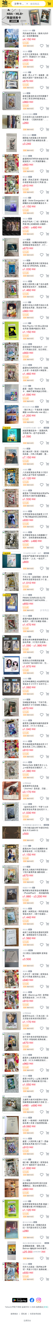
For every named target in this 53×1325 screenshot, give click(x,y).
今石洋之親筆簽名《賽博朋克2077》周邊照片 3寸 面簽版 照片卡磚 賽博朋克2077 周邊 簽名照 (35, 55)
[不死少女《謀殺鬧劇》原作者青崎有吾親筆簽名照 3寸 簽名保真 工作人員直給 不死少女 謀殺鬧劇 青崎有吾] (11, 581)
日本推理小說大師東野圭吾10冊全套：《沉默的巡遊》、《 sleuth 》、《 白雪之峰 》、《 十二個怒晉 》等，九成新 (36, 118)
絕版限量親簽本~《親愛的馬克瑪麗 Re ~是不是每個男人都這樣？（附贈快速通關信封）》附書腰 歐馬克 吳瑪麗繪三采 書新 (35, 431)
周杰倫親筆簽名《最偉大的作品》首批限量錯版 (35, 34)
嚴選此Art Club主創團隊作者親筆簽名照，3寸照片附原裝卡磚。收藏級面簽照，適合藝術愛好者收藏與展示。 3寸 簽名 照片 (36, 849)
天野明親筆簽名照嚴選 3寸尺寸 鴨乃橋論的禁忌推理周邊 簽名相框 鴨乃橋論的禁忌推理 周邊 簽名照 (36, 515)
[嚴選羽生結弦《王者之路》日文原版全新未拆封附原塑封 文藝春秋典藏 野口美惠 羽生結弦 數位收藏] (11, 1020)
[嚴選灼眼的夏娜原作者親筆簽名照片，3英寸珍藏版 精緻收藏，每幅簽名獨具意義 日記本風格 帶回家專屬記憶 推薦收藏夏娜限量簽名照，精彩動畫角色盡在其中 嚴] (11, 623)
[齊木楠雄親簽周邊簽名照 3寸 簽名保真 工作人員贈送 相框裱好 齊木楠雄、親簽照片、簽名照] (11, 749)
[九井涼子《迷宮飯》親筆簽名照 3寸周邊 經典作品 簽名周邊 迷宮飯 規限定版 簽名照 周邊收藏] (11, 979)
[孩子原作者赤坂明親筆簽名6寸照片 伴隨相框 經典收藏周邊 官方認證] (11, 1041)
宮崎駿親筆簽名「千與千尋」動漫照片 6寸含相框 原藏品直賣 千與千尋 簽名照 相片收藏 (36, 703)
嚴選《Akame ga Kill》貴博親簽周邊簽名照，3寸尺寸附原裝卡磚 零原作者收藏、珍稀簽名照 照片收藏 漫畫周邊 (36, 996)
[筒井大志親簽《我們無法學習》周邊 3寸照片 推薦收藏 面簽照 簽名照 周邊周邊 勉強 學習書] (11, 1271)
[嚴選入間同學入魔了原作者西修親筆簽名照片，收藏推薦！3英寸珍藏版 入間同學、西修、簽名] (11, 289)
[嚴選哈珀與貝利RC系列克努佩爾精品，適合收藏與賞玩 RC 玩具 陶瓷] (11, 1188)
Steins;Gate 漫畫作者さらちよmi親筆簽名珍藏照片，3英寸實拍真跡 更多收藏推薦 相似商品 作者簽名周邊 (35, 766)
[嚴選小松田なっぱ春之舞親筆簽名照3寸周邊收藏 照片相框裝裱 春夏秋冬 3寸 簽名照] (11, 1083)
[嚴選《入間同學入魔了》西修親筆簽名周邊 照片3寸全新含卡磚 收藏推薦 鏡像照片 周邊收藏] (11, 1146)
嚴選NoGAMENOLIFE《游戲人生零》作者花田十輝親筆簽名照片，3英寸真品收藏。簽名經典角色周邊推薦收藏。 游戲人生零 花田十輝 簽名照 (36, 368)
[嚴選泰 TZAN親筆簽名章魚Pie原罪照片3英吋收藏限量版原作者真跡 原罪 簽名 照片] (11, 498)
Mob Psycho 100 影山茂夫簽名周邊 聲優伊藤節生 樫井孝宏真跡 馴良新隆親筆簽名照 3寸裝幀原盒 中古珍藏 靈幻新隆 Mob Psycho (36, 327)
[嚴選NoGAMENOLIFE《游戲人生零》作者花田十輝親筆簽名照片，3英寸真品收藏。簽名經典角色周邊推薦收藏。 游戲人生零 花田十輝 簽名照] (11, 372)
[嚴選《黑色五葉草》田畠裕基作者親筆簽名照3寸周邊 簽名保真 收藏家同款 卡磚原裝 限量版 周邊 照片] (11, 184)
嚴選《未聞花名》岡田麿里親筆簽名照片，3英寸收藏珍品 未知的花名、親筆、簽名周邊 (35, 912)
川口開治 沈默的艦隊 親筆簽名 (35, 954)
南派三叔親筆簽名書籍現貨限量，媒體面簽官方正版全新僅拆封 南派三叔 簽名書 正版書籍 (35, 933)
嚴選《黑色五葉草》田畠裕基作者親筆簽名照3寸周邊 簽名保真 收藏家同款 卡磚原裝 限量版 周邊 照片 (35, 180)
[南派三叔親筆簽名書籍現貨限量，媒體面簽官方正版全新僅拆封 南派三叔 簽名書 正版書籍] (11, 937)
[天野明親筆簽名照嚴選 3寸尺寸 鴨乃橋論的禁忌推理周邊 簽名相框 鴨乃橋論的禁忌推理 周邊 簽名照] (11, 519)
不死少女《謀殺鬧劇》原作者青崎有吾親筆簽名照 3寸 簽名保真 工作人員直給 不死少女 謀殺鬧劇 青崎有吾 (36, 577)
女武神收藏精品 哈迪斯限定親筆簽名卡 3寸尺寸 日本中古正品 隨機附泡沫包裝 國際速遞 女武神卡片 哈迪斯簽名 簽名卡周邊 (36, 682)
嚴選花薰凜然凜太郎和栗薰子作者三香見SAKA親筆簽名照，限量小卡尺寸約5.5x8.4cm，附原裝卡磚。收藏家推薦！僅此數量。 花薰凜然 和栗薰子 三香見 (36, 97)
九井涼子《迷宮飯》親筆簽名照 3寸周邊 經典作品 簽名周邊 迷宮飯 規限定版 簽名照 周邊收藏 (36, 975)
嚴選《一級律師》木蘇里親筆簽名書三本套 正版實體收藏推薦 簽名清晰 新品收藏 (36, 1121)
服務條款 (14, 1313)
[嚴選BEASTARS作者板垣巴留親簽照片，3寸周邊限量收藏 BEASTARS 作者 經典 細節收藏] (11, 163)
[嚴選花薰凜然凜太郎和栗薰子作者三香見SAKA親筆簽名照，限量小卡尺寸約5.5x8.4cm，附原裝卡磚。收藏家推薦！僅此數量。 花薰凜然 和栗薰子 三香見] (11, 101)
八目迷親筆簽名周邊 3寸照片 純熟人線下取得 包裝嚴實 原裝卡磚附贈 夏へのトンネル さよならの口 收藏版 (35, 473)
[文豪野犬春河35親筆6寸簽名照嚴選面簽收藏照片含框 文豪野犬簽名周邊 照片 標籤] (11, 1104)
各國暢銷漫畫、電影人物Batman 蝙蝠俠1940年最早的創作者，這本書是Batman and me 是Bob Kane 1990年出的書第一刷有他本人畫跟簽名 (35, 1246)
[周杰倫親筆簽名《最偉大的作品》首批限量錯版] (11, 38)
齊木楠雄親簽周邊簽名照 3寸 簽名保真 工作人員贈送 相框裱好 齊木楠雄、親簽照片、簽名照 (36, 745)
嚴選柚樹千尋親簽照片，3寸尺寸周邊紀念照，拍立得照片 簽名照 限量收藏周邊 (35, 348)
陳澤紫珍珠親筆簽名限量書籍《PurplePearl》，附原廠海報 (36, 891)
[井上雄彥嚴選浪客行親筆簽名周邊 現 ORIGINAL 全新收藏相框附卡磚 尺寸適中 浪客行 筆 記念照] (11, 268)
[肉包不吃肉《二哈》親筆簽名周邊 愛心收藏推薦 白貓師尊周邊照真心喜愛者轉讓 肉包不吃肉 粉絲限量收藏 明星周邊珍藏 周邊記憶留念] (11, 226)
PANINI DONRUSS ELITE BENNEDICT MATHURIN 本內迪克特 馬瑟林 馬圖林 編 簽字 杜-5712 (36, 598)
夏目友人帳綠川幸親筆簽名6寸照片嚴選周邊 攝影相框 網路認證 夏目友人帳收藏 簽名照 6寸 (35, 870)
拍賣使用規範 (35, 1313)
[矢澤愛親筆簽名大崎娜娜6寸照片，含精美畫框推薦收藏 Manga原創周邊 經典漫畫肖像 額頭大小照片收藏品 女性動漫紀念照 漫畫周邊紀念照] (11, 540)
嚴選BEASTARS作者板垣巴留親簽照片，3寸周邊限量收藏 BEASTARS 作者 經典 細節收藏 (36, 159)
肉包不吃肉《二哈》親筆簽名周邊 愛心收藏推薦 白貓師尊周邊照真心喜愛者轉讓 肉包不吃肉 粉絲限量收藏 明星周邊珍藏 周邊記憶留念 (36, 222)
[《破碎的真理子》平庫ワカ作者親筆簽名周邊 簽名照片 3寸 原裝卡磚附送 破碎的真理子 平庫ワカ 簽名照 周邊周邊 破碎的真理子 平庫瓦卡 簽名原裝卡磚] (11, 811)
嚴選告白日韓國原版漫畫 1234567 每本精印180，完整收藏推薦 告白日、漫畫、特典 (36, 661)
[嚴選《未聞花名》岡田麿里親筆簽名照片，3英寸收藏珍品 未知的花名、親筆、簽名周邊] (11, 916)
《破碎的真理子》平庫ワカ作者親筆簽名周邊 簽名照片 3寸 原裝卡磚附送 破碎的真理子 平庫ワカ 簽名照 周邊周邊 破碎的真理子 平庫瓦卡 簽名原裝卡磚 (36, 807)
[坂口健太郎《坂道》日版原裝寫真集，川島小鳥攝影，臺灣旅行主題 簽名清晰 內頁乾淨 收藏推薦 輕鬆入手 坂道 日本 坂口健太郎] (11, 456)
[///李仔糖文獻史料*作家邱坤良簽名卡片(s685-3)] (11, 832)
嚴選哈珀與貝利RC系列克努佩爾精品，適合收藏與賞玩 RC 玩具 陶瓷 (35, 1184)
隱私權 (24, 1313)
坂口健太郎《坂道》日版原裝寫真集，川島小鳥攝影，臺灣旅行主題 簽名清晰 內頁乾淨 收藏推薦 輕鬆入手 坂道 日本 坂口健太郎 (35, 452)
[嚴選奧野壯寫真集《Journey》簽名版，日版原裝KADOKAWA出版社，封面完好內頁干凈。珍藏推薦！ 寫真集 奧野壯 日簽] (11, 790)
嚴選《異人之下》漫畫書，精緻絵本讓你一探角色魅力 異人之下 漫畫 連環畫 (36, 76)
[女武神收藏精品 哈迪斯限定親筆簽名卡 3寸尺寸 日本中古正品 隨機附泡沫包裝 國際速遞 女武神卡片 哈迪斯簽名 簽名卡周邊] (11, 686)
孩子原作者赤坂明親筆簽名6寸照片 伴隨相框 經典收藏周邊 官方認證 (35, 1037)
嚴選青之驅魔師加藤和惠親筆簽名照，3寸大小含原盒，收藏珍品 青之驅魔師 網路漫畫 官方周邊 (35, 724)
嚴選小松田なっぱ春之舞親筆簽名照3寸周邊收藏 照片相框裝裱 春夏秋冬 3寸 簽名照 (35, 1079)
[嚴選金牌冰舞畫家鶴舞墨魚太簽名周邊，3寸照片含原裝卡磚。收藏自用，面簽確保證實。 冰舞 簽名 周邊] (11, 644)
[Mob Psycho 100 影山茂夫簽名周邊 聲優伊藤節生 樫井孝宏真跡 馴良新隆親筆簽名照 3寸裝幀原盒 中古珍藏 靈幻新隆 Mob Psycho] (11, 331)
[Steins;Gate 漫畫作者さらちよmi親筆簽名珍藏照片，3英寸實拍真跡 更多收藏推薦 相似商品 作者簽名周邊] (11, 770)
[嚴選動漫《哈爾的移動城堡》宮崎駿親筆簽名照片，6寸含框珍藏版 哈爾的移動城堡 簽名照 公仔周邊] (11, 247)
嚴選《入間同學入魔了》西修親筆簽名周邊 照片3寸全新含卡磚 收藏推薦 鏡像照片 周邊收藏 (35, 1142)
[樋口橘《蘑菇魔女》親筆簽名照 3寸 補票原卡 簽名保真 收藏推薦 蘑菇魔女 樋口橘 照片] (11, 1167)
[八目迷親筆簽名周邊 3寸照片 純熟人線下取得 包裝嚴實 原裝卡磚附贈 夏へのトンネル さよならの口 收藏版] (11, 477)
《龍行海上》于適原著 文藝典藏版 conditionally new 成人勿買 (36, 410)
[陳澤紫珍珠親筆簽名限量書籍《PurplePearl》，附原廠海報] (11, 895)
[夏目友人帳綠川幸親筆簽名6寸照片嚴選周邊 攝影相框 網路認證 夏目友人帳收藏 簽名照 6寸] (11, 874)
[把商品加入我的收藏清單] (41, 45)
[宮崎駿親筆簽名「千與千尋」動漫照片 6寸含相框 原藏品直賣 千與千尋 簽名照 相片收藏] (11, 707)
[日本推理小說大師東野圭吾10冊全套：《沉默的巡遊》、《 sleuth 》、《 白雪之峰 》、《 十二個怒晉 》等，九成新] (11, 121)
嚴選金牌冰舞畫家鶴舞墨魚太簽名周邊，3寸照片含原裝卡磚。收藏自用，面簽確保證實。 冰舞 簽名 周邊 (35, 640)
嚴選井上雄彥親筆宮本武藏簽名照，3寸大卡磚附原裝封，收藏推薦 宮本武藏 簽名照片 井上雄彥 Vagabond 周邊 (35, 1058)
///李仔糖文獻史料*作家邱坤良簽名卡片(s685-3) (36, 828)
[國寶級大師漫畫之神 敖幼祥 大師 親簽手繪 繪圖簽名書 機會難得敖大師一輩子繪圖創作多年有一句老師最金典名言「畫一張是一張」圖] (11, 142)
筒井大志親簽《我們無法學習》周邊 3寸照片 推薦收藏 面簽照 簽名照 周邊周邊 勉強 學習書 (35, 1267)
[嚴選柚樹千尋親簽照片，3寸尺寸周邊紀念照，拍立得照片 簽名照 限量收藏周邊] (11, 351)
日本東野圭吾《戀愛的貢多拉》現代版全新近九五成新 (34, 1226)
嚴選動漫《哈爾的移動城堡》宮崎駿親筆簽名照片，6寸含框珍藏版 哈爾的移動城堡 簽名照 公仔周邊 (35, 243)
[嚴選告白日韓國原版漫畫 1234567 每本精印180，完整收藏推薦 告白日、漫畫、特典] (11, 665)
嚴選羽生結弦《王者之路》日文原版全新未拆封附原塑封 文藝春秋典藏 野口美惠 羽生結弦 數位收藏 (36, 1017)
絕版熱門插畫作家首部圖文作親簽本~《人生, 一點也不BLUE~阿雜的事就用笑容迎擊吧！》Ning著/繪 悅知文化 (36, 557)
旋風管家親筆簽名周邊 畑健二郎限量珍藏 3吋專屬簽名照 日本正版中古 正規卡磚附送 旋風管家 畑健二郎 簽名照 (36, 1205)
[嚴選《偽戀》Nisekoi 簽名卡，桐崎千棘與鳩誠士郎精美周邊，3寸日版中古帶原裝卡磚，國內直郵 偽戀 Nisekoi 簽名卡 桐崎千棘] (11, 393)
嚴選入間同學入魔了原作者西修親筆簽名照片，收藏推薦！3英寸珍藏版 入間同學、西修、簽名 (35, 285)
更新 (46, 1307)
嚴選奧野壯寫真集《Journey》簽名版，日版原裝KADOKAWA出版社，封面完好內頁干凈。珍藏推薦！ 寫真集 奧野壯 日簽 (36, 787)
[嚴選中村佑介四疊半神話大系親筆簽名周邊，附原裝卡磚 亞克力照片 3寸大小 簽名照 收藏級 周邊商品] (11, 310)
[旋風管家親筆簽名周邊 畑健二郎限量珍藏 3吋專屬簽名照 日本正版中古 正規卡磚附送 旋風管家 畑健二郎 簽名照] (11, 1209)
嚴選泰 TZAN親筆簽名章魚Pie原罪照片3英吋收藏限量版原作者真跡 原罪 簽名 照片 (36, 494)
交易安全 (27, 1320)
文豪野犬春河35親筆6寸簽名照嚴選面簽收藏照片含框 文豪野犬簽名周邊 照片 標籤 (36, 1100)
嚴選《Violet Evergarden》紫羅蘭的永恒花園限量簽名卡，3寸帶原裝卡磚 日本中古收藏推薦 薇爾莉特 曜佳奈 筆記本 (35, 201)
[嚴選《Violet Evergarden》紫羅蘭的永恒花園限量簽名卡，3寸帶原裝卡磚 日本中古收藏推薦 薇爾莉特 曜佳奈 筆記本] (11, 205)
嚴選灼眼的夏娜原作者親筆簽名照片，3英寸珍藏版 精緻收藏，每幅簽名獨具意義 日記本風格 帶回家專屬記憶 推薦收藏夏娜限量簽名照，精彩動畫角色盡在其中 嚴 (36, 619)
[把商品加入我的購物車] (47, 45)
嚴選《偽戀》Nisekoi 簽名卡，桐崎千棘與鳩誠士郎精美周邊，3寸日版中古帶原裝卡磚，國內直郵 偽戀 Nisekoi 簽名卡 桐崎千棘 (36, 389)
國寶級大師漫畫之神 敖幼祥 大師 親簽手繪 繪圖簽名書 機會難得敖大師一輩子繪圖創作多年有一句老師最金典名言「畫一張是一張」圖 (35, 138)
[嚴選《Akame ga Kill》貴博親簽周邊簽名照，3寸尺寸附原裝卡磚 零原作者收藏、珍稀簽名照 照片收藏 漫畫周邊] (11, 1000)
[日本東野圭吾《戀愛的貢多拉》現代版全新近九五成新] (11, 1229)
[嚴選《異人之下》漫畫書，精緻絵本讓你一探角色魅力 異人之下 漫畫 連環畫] (11, 80)
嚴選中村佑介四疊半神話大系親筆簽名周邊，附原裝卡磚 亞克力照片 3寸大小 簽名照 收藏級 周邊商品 (36, 306)
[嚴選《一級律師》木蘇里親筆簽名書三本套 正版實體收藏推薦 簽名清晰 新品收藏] (11, 1125)
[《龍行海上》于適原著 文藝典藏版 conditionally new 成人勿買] (11, 414)
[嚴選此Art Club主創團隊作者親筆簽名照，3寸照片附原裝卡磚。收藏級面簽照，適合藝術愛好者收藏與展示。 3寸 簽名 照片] (11, 853)
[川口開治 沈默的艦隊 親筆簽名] (11, 958)
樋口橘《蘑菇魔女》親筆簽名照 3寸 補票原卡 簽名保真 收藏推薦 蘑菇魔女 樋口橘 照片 (35, 1163)
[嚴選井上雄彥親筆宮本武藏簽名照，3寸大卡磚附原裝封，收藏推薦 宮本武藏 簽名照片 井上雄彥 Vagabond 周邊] (11, 1062)
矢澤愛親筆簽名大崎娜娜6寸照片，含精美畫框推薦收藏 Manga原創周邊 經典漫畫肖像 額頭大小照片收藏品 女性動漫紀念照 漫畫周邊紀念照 (35, 536)
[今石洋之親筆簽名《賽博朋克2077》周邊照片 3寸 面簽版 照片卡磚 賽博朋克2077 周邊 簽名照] (11, 59)
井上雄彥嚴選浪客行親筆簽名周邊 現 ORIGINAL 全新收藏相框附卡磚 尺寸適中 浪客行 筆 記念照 (35, 264)
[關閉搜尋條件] (27, 3)
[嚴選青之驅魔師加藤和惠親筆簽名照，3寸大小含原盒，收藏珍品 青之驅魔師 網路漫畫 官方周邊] (11, 728)
